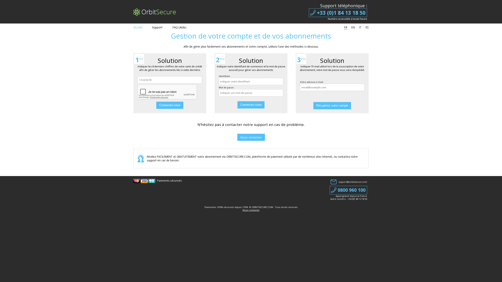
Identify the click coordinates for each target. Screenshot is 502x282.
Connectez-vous (169, 105)
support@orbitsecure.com (352, 181)
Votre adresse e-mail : (312, 81)
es (367, 27)
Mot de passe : (227, 87)
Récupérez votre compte (332, 105)
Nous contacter (251, 137)
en (353, 27)
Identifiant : (225, 76)
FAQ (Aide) (179, 27)
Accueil (137, 27)
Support (157, 27)
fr (345, 27)
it (360, 27)
